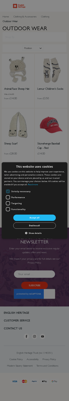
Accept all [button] (34, 217)
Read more (33, 184)
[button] (34, 233)
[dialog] (34, 200)
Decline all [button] (34, 225)
